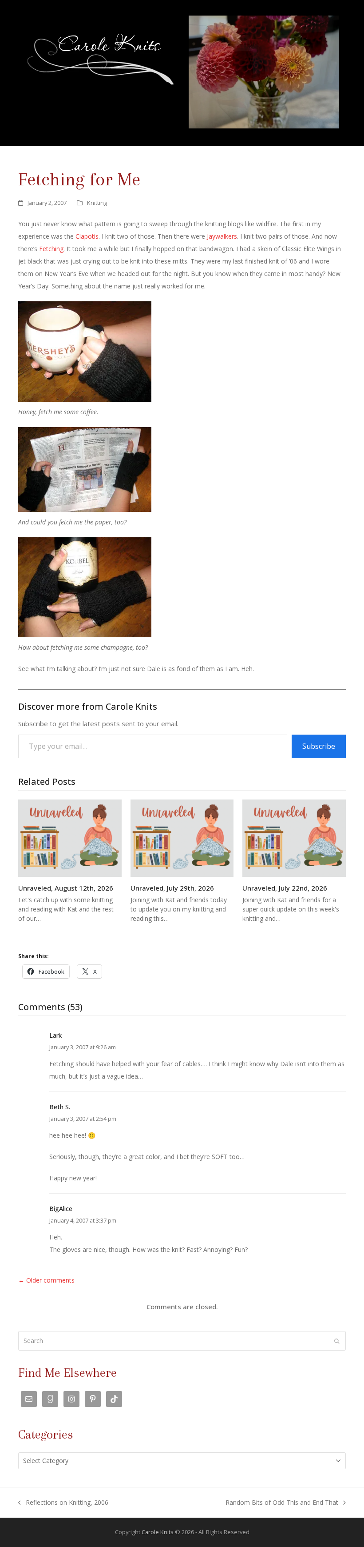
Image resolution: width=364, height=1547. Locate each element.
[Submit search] (337, 1340)
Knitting (97, 203)
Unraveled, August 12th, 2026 (65, 887)
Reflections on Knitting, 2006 (63, 1503)
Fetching (51, 248)
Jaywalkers (222, 236)
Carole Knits (158, 1532)
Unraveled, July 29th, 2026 (172, 887)
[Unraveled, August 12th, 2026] (70, 837)
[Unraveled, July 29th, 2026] (182, 837)
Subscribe (318, 746)
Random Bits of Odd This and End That (282, 1503)
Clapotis (87, 236)
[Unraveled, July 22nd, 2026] (294, 837)
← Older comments (46, 1280)
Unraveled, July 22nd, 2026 (284, 887)
